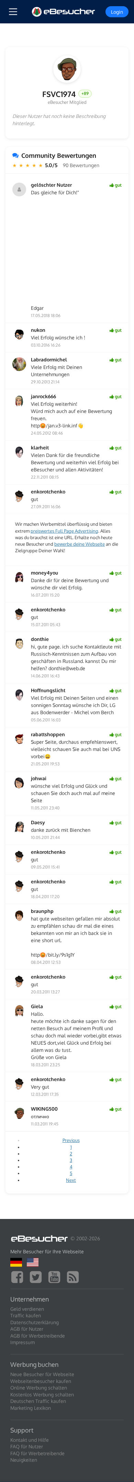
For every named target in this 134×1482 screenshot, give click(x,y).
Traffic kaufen (25, 1315)
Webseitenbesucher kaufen (40, 1381)
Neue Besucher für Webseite (42, 1374)
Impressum (22, 1342)
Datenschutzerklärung (34, 1322)
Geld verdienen (27, 1309)
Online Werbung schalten (38, 1388)
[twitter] (37, 1276)
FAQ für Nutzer (26, 1446)
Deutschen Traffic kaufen (38, 1401)
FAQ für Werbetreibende (37, 1453)
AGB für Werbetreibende (37, 1336)
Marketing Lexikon (30, 1408)
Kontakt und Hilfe (29, 1440)
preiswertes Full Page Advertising (64, 531)
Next (71, 1180)
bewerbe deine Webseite (79, 544)
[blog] (74, 1276)
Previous (71, 1140)
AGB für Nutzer (26, 1329)
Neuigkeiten (23, 1460)
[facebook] (18, 1276)
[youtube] (56, 1276)
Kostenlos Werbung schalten (42, 1394)
